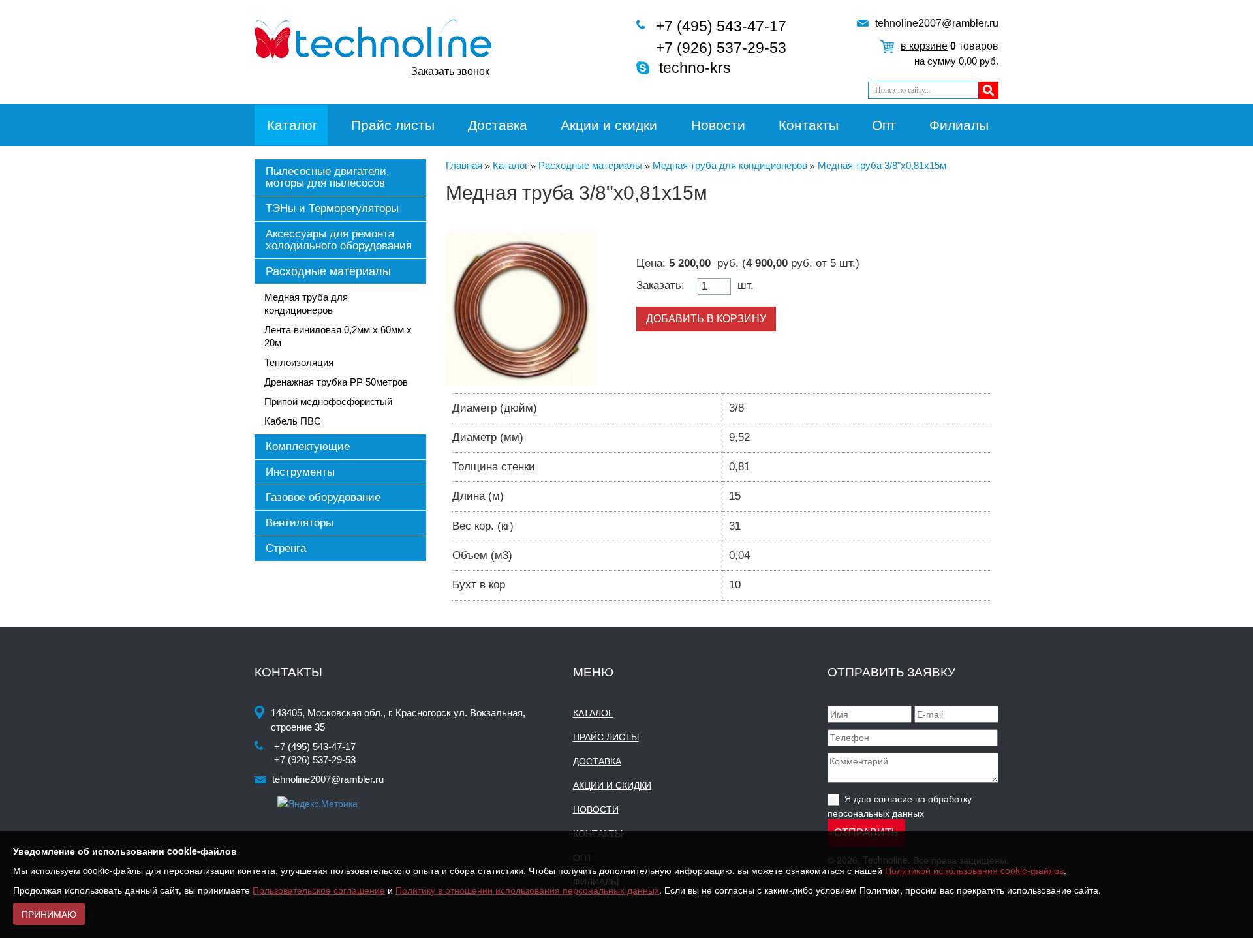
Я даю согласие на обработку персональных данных (900, 805)
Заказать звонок (450, 71)
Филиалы (959, 124)
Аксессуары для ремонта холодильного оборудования (339, 240)
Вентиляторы (299, 523)
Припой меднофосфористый (328, 401)
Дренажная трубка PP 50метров (336, 381)
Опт (884, 124)
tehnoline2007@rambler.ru (936, 23)
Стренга (286, 548)
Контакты (809, 124)
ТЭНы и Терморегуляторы (332, 208)
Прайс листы (393, 124)
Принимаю (49, 913)
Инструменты (300, 472)
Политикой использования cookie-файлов (974, 870)
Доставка (497, 124)
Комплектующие (308, 446)
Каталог (292, 124)
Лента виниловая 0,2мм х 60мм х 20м (338, 336)
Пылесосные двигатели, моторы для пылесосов (328, 177)
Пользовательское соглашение (319, 889)
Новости (718, 124)
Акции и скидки (609, 124)
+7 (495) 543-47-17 (721, 26)
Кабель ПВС (292, 421)
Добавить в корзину (706, 318)
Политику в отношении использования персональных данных (527, 889)
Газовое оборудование (323, 497)
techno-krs (695, 67)
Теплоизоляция (298, 362)
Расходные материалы (328, 271)
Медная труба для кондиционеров (306, 304)
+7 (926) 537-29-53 (721, 47)
